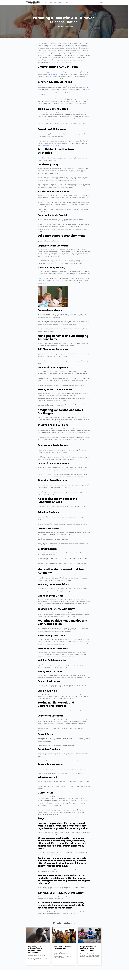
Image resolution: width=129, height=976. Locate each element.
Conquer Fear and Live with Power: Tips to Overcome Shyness (88, 948)
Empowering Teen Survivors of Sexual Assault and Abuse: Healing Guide (35, 949)
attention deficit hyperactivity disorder (53, 86)
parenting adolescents (82, 53)
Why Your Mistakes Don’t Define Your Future (63, 948)
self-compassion (47, 629)
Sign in (101, 2)
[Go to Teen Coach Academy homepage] (33, 2)
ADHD (80, 43)
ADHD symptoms (52, 74)
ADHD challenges (68, 220)
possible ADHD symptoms (51, 145)
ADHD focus (66, 240)
